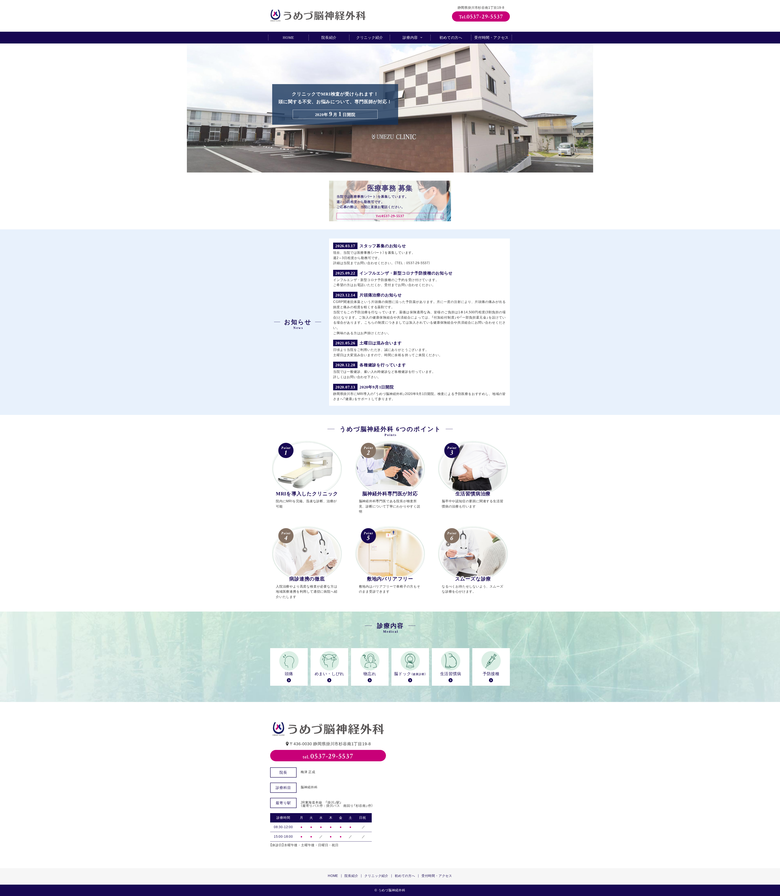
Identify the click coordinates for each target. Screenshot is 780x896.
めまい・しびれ (329, 673)
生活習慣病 (450, 673)
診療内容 (410, 38)
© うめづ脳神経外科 (390, 890)
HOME (288, 38)
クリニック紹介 (369, 38)
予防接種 (491, 673)
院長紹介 (329, 38)
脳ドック (410, 673)
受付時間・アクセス (491, 38)
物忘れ (369, 673)
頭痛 (289, 673)
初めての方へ (450, 38)
